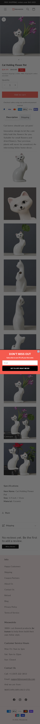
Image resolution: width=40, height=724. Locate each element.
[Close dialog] (38, 351)
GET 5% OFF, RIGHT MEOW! (20, 368)
